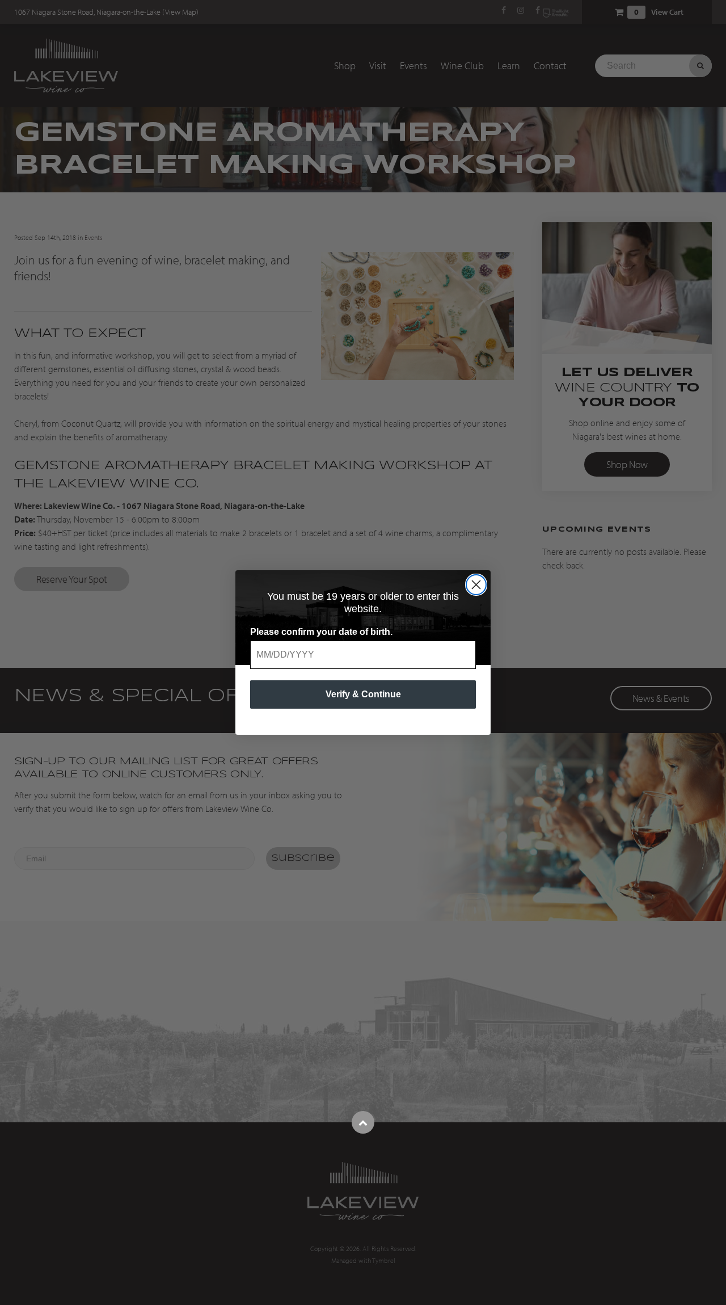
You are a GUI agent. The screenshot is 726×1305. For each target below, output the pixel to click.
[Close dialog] (476, 585)
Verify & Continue (363, 694)
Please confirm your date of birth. (321, 632)
